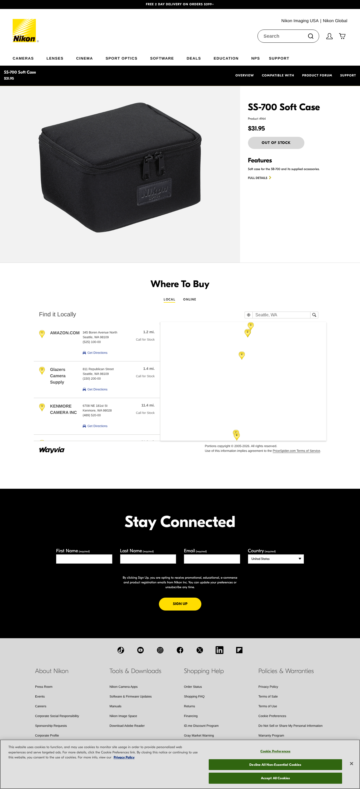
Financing (191, 716)
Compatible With (278, 76)
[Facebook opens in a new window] (180, 650)
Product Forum (317, 76)
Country (262, 551)
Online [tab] (189, 299)
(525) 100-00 (92, 342)
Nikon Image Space (123, 716)
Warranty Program (271, 735)
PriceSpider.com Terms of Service (296, 451)
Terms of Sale (268, 696)
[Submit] (311, 36)
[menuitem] (30, 57)
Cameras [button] (23, 58)
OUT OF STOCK (276, 143)
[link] (95, 352)
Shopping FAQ (194, 696)
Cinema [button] (84, 58)
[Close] (351, 763)
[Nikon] (26, 25)
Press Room (43, 687)
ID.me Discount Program (201, 726)
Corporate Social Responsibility (57, 716)
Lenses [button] (55, 58)
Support (348, 76)
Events (40, 696)
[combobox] (288, 36)
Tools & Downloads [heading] (135, 671)
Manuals (115, 706)
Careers (40, 706)
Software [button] (162, 58)
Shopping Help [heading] (204, 671)
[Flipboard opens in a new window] (239, 650)
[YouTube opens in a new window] (140, 650)
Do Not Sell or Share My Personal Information (291, 726)
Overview (244, 76)
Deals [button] (194, 58)
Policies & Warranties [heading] (286, 671)
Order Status (193, 687)
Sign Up (187, 603)
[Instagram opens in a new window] (160, 650)
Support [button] (279, 58)
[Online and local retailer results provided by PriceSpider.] (52, 448)
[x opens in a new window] (200, 650)
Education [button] (226, 58)
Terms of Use (268, 706)
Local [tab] (169, 299)
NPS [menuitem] (255, 58)
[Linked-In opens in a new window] (219, 650)
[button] (27, 4)
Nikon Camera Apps (124, 687)
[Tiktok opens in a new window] (121, 650)
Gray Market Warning (199, 735)
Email (195, 551)
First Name (73, 551)
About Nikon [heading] (52, 671)
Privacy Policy (268, 687)
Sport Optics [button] (122, 58)
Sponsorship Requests (51, 726)
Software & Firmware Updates (131, 696)
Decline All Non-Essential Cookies (275, 765)
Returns (189, 706)
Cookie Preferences (272, 716)
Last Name (137, 551)
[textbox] (281, 315)
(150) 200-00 (92, 378)
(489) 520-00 (92, 415)
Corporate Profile (47, 735)
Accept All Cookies (275, 778)
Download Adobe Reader (127, 726)
